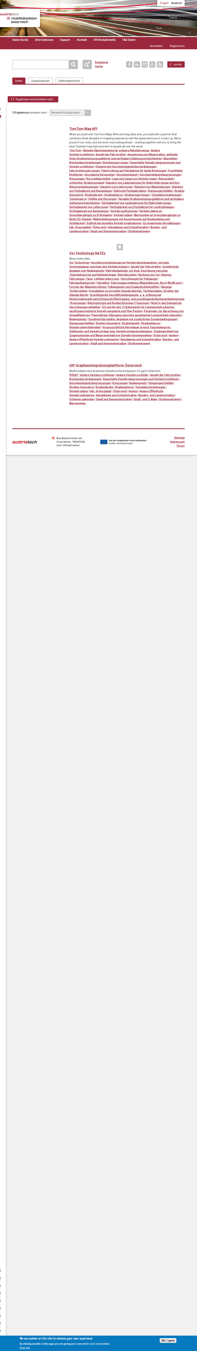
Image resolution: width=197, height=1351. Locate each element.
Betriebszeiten (127, 274)
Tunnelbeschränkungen (166, 194)
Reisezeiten (166, 178)
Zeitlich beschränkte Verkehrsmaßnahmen (114, 223)
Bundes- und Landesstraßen (156, 395)
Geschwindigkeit (127, 174)
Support (65, 39)
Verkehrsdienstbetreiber (85, 327)
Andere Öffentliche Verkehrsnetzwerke (94, 339)
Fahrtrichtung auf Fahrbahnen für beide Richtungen (134, 170)
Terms (180, 445)
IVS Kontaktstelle (105, 39)
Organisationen (40, 80)
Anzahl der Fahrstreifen (111, 154)
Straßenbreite (93, 194)
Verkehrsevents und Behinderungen (143, 122)
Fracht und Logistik (104, 122)
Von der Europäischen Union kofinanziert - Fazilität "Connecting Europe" (123, 442)
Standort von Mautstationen (152, 186)
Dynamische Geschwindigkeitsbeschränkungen (126, 166)
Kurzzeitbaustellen (98, 178)
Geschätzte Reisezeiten (99, 174)
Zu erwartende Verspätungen (161, 223)
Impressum (177, 441)
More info (25, 1347)
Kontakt (82, 39)
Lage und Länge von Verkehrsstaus (134, 178)
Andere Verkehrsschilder (132, 375)
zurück (177, 64)
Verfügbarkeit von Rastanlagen (89, 211)
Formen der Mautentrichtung (87, 286)
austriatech (24, 442)
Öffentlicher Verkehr (96, 247)
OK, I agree (168, 1340)
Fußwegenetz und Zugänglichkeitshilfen (133, 286)
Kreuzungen (77, 178)
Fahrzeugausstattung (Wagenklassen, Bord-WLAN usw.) (146, 282)
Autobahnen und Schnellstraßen (128, 227)
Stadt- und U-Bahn (145, 399)
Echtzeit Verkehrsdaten (96, 122)
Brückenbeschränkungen (85, 162)
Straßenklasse (113, 194)
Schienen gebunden (81, 399)
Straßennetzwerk (139, 231)
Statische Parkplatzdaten (130, 190)
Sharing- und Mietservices (104, 247)
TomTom (75, 150)
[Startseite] (18, 18)
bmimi (68, 441)
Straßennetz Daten (127, 122)
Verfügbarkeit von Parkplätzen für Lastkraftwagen (142, 207)
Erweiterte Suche (89, 64)
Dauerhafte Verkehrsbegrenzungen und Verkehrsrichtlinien (141, 379)
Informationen (44, 39)
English (164, 3)
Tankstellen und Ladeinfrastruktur (135, 122)
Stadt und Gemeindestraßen (108, 231)
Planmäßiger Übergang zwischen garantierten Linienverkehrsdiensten (136, 315)
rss (160, 64)
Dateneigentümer (69, 80)
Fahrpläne (103, 282)
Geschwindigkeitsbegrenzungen (160, 174)
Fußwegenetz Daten (80, 247)
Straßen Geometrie (108, 323)
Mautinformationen (112, 122)
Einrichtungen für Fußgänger (139, 278)
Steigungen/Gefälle (160, 190)
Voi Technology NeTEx (87, 253)
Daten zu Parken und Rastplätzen (80, 122)
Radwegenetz (78, 319)
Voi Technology (79, 262)
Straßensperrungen (136, 194)
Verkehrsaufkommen (124, 211)
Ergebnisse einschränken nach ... (35, 99)
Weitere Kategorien (120, 247)
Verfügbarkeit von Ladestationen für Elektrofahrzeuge (136, 203)
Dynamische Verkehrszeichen (88, 122)
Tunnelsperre (77, 199)
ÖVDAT (73, 375)
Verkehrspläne (123, 215)
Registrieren (177, 46)
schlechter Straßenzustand (86, 182)
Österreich (99, 227)
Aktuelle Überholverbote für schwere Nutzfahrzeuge (116, 150)
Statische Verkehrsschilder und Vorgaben (120, 122)
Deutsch (176, 3)
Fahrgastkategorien (82, 282)
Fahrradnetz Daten (72, 247)
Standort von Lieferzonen (116, 186)
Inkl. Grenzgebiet (80, 227)
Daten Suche (20, 39)
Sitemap (179, 437)
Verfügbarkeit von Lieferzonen (88, 207)
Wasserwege (77, 403)
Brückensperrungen (115, 162)
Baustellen (170, 158)
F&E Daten (128, 39)
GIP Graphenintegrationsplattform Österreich (105, 365)
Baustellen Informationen (72, 122)
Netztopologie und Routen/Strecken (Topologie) (118, 303)
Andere (173, 335)
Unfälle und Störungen (102, 199)
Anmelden (156, 46)
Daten (19, 80)
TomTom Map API (83, 129)
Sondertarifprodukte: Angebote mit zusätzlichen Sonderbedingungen (132, 319)
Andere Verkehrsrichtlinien (97, 375)
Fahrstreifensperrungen (84, 170)
